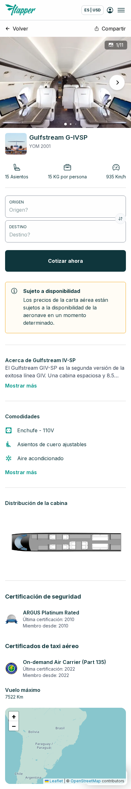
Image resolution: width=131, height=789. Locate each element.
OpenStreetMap (86, 781)
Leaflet (56, 781)
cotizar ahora (65, 261)
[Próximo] (117, 82)
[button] (13, 716)
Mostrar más (21, 385)
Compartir (114, 28)
